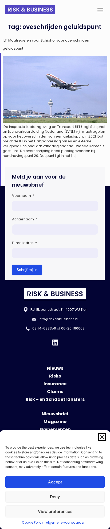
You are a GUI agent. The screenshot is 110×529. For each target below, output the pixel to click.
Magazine (55, 422)
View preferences (55, 511)
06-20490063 (73, 328)
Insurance (55, 384)
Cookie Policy (32, 522)
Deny (55, 496)
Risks (55, 376)
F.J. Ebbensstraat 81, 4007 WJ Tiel (58, 309)
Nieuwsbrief (55, 414)
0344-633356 (44, 328)
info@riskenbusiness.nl (58, 318)
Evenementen (55, 429)
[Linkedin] (55, 342)
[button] (102, 437)
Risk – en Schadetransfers (55, 399)
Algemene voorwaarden (65, 522)
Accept (55, 481)
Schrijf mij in (27, 269)
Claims (55, 392)
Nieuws (55, 368)
